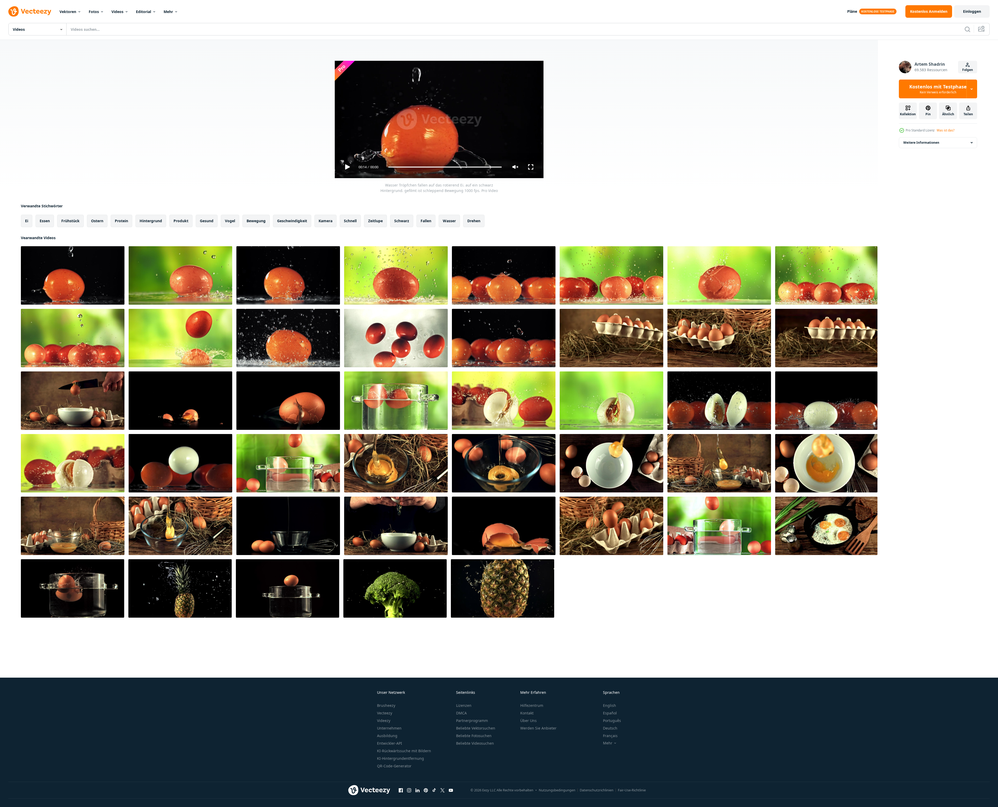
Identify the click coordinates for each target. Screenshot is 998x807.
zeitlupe (375, 220)
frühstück (70, 220)
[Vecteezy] (29, 11)
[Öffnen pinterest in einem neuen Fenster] (426, 790)
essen (45, 220)
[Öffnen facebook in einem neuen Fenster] (401, 790)
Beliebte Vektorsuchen (475, 728)
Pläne (852, 11)
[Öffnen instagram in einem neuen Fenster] (409, 790)
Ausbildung (387, 735)
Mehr (168, 11)
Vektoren (67, 11)
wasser (449, 220)
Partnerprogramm (472, 720)
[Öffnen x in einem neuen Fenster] (442, 790)
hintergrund (151, 220)
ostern (97, 220)
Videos (117, 11)
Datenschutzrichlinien (596, 790)
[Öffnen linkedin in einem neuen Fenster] (417, 790)
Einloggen (972, 11)
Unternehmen (389, 728)
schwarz (401, 220)
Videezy (383, 720)
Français (610, 735)
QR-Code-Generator (394, 765)
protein (121, 220)
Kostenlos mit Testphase (938, 88)
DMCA (461, 712)
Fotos (94, 11)
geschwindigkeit (292, 220)
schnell (350, 220)
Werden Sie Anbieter (538, 728)
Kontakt (527, 712)
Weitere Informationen (921, 142)
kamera (325, 220)
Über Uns (528, 720)
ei (26, 220)
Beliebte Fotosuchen (474, 735)
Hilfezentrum (531, 705)
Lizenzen (463, 705)
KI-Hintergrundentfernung (400, 758)
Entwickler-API (389, 743)
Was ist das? (945, 130)
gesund (206, 220)
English (609, 705)
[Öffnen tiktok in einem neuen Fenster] (434, 790)
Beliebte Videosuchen (475, 743)
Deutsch (610, 728)
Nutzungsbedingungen (557, 790)
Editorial (143, 11)
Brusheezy (386, 705)
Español (610, 712)
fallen (426, 220)
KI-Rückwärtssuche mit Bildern (404, 750)
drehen (473, 220)
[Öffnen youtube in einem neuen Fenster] (451, 790)
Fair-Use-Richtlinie (632, 790)
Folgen (967, 70)
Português (612, 720)
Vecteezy (384, 712)
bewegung (256, 220)
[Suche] (967, 29)
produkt (181, 220)
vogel (230, 220)
